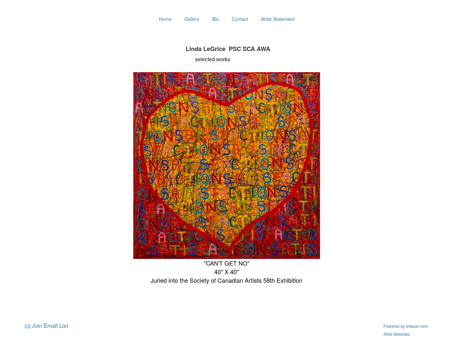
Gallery (191, 19)
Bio (215, 19)
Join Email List (50, 325)
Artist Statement (277, 19)
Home (165, 19)
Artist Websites (396, 334)
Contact (240, 19)
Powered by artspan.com (405, 326)
